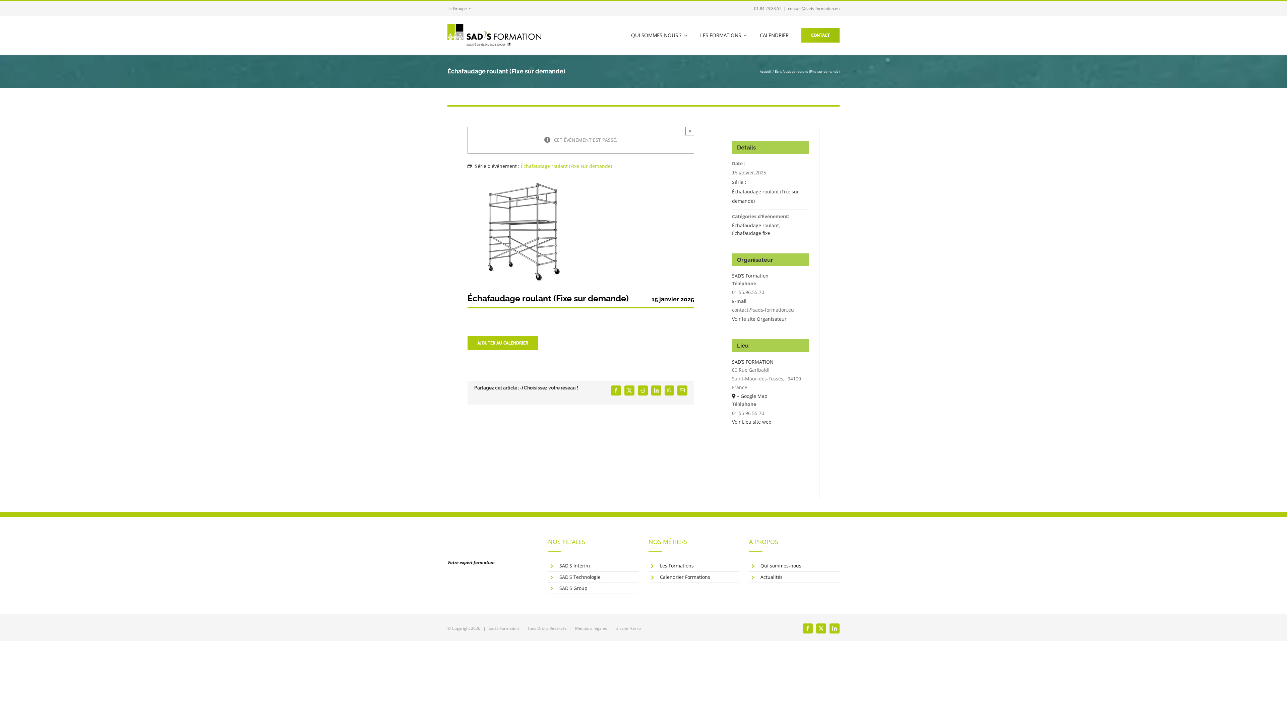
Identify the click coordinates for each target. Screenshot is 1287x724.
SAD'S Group (573, 588)
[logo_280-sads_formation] (494, 26)
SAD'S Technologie (580, 577)
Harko (635, 628)
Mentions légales (591, 628)
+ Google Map (752, 396)
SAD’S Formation (750, 276)
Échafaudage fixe (751, 233)
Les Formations (677, 565)
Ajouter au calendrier (502, 343)
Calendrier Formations (685, 577)
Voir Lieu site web (752, 422)
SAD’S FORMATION (753, 362)
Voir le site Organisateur (759, 319)
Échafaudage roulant (755, 225)
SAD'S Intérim (574, 565)
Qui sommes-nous (780, 565)
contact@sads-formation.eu (814, 8)
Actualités (771, 577)
